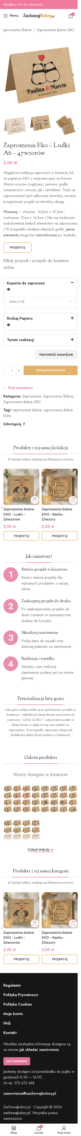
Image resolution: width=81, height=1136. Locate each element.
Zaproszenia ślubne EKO (55, 30)
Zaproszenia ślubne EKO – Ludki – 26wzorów (18, 514)
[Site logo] (39, 15)
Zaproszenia (31, 396)
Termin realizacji (20, 339)
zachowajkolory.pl (16, 1112)
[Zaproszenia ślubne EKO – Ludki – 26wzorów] (21, 487)
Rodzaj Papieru (20, 318)
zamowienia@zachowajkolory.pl (29, 1093)
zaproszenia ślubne (26, 410)
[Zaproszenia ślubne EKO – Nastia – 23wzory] (60, 487)
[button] (7, 74)
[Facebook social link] (24, 424)
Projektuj (17, 247)
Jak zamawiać (17, 1061)
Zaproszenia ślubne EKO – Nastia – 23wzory (57, 514)
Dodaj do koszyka (50, 370)
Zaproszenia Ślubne (16, 30)
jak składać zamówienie (39, 1049)
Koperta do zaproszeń (26, 283)
